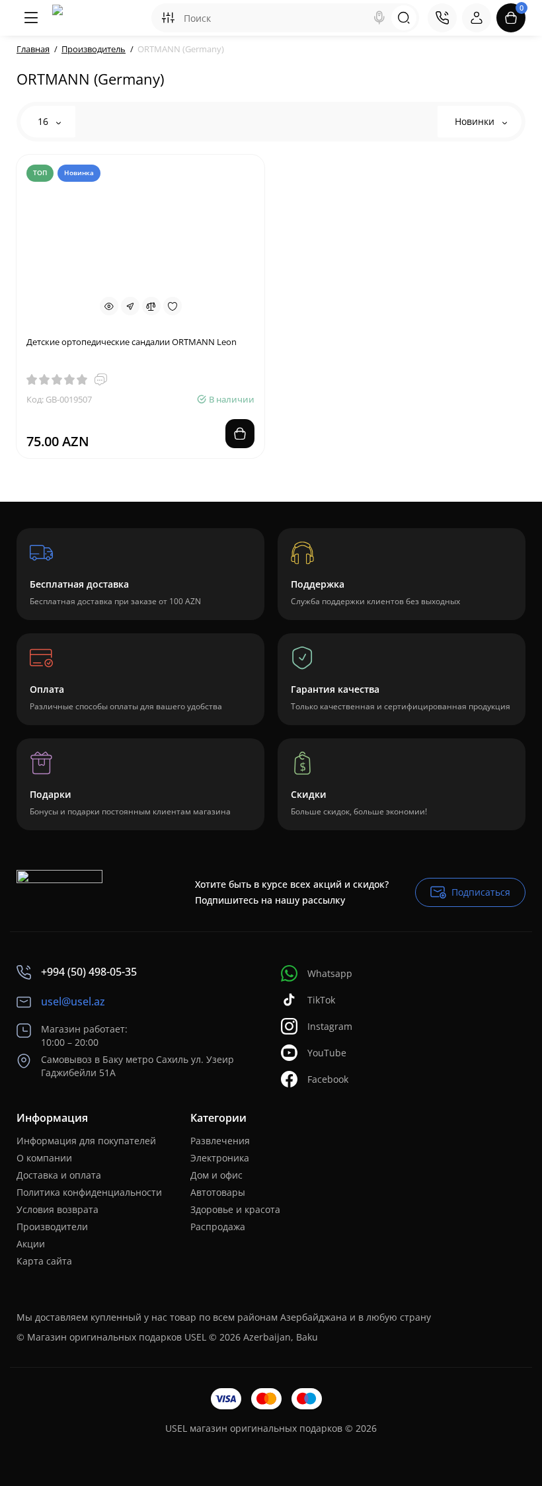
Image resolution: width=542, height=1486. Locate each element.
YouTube (326, 1052)
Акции (31, 1243)
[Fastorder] (130, 306)
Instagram (329, 1026)
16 (44, 121)
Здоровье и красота (235, 1209)
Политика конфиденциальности (89, 1192)
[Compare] (151, 306)
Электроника (219, 1158)
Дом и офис (216, 1175)
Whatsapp (329, 973)
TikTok (321, 1000)
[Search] (379, 17)
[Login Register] (476, 17)
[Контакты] (442, 17)
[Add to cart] (239, 433)
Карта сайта (44, 1261)
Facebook (327, 1079)
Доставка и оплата (59, 1175)
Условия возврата (57, 1209)
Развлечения (220, 1140)
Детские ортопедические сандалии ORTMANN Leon (131, 342)
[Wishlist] (172, 306)
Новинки (476, 121)
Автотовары (217, 1192)
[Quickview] (109, 306)
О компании (44, 1158)
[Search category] (167, 17)
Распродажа (217, 1226)
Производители (52, 1226)
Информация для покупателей (86, 1140)
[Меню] (31, 17)
